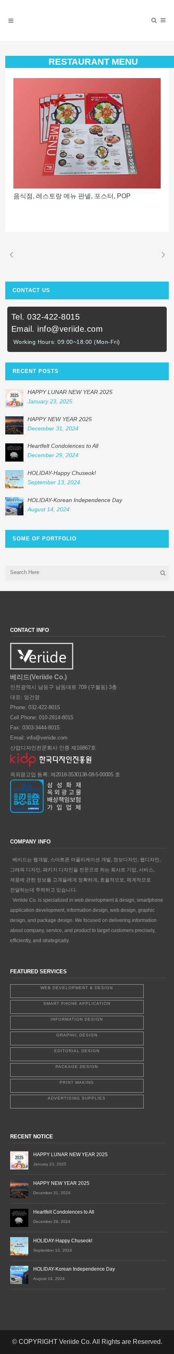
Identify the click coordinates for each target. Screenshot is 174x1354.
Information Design (77, 1019)
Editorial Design (77, 1051)
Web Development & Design (76, 987)
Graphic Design (77, 1035)
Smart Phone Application (76, 1003)
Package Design (76, 1066)
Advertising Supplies (77, 1098)
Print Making (76, 1082)
